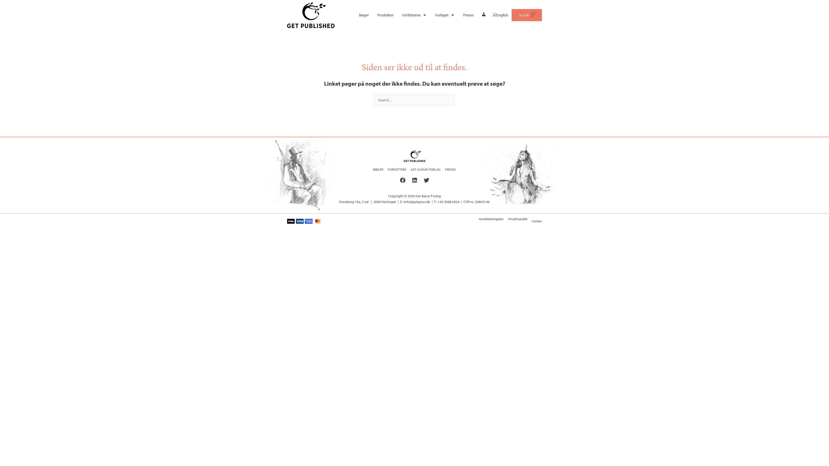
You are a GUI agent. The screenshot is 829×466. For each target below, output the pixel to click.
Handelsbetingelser (491, 219)
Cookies (537, 221)
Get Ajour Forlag (426, 169)
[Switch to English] (501, 15)
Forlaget (442, 15)
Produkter (385, 15)
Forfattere (397, 169)
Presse (468, 15)
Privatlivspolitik (517, 219)
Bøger (364, 15)
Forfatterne (411, 15)
